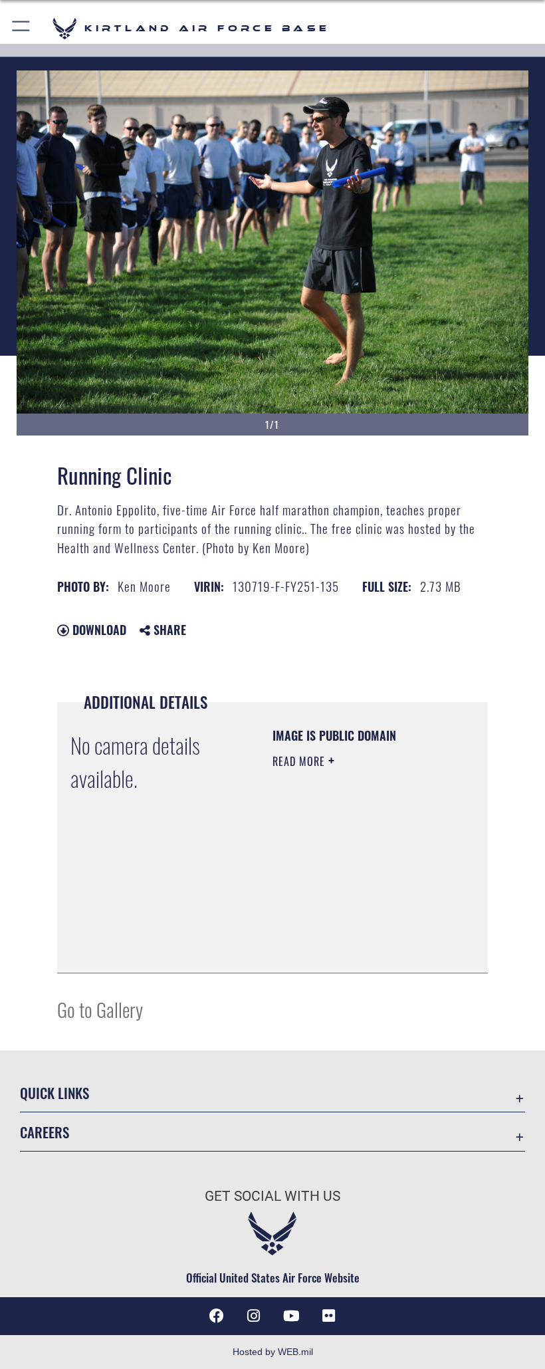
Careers (44, 1132)
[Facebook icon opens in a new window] (217, 1316)
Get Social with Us (272, 1196)
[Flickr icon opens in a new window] (328, 1316)
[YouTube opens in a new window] (291, 1316)
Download (97, 629)
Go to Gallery (100, 1009)
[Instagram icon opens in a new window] (254, 1316)
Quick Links (54, 1092)
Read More (300, 761)
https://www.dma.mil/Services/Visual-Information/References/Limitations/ (353, 929)
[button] (21, 28)
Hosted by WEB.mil (273, 1351)
